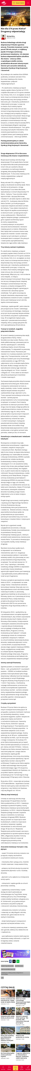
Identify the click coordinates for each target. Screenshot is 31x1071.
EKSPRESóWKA (19, 966)
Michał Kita (11, 36)
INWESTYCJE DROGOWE (7, 966)
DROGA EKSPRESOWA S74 (8, 969)
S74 (2, 978)
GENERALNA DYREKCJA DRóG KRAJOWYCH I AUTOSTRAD (12, 973)
